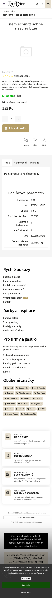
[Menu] (4, 4)
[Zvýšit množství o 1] (18, 119)
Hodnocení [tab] (20, 162)
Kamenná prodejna (12, 281)
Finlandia (11, 403)
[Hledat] (42, 4)
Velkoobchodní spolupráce (16, 355)
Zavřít (44, 150)
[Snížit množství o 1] (5, 119)
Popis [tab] (7, 162)
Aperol (10, 388)
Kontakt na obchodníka (14, 367)
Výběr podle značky (13, 298)
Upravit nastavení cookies (26, 517)
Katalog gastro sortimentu (16, 363)
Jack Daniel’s (39, 388)
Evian (32, 409)
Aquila (9, 409)
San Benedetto (30, 414)
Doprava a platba (11, 277)
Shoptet (20, 522)
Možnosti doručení (17, 102)
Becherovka (23, 388)
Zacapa (38, 398)
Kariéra (7, 372)
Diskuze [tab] (34, 162)
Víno (33, 200)
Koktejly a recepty (12, 326)
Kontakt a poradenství (14, 285)
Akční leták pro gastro (14, 359)
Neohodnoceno (22, 76)
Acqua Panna (12, 414)
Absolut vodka (25, 393)
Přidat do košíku (18, 128)
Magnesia (37, 403)
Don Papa (41, 393)
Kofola (21, 409)
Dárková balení (10, 318)
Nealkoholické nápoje (13, 330)
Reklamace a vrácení (13, 289)
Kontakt (7, 302)
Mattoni (24, 403)
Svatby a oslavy (10, 322)
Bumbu (10, 393)
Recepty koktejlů (11, 293)
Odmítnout (26, 592)
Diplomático (12, 398)
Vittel (42, 409)
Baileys (26, 398)
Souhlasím (26, 585)
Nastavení (26, 578)
